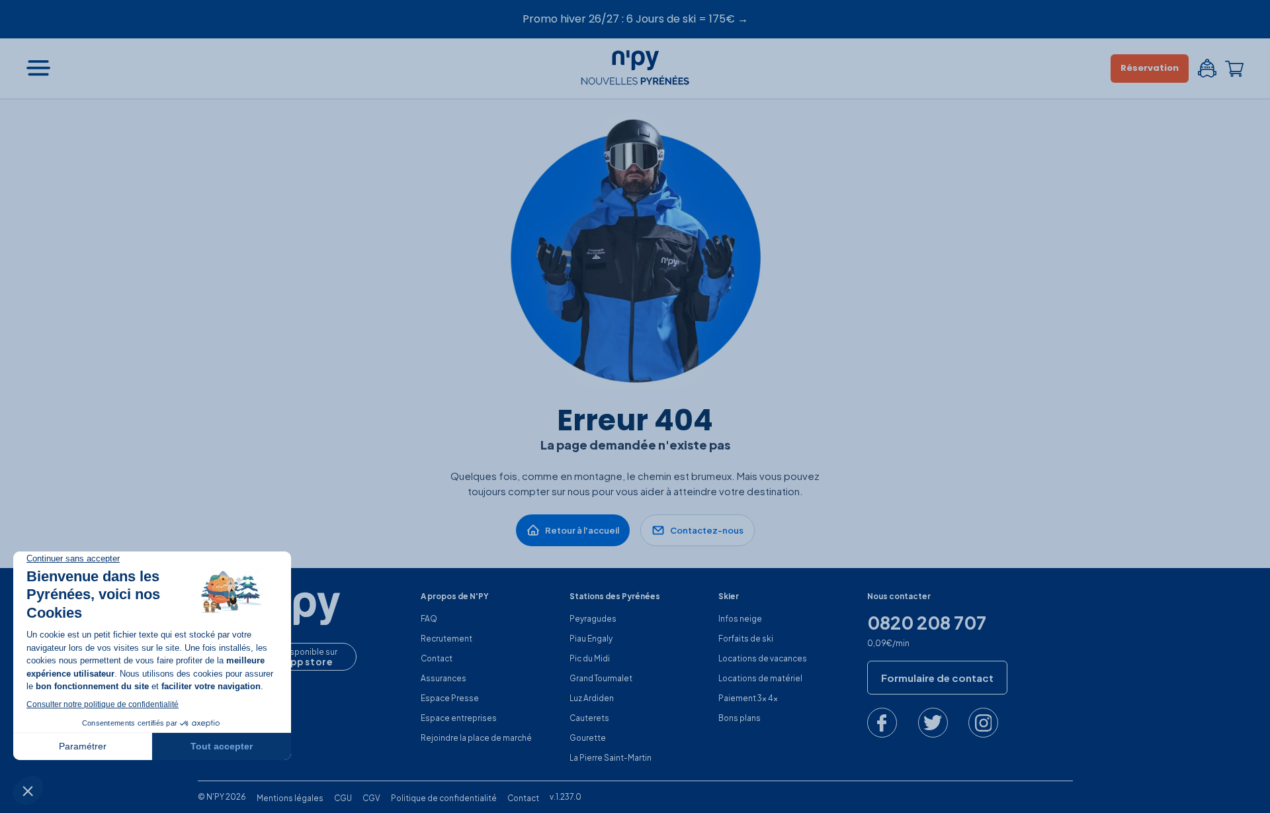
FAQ (429, 619)
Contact (436, 658)
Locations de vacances (762, 658)
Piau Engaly (591, 639)
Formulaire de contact (937, 677)
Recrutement (446, 639)
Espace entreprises (459, 718)
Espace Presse (450, 698)
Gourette (588, 738)
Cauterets (589, 718)
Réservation (1150, 68)
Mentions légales (290, 798)
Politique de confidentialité (444, 798)
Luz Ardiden (592, 698)
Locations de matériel (760, 678)
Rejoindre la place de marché (476, 738)
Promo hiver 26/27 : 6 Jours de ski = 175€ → (635, 18)
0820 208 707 (926, 623)
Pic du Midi (590, 658)
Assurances (443, 678)
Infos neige (740, 619)
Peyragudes (593, 619)
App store (308, 661)
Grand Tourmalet (601, 678)
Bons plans (739, 718)
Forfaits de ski (745, 639)
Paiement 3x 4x (748, 698)
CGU (343, 798)
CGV (371, 798)
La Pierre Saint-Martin (611, 758)
